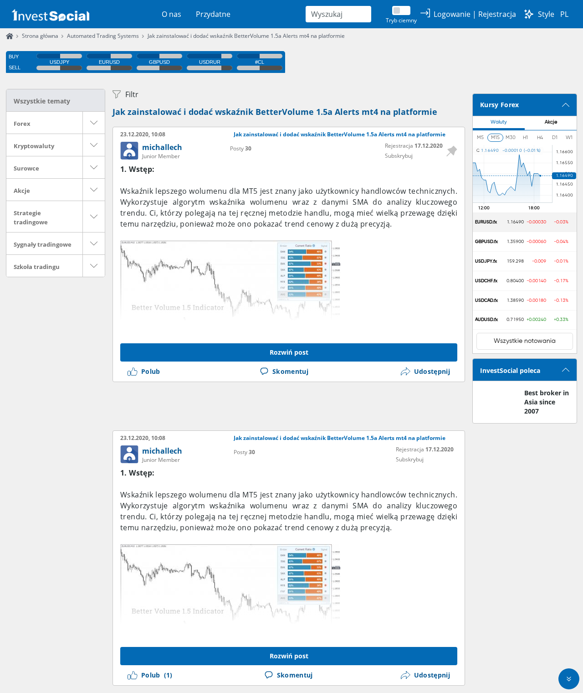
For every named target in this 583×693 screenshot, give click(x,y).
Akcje (22, 190)
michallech (162, 147)
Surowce (26, 168)
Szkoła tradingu (37, 267)
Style (546, 14)
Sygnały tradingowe (43, 244)
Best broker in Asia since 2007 (546, 401)
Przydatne (213, 14)
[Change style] (528, 14)
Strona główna (40, 36)
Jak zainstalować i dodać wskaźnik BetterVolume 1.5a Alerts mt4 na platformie (246, 36)
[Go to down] (568, 678)
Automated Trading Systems (103, 36)
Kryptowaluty (34, 146)
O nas (171, 14)
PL (564, 14)
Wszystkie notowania (525, 341)
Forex (22, 123)
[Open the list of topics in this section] (94, 123)
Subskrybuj (399, 156)
